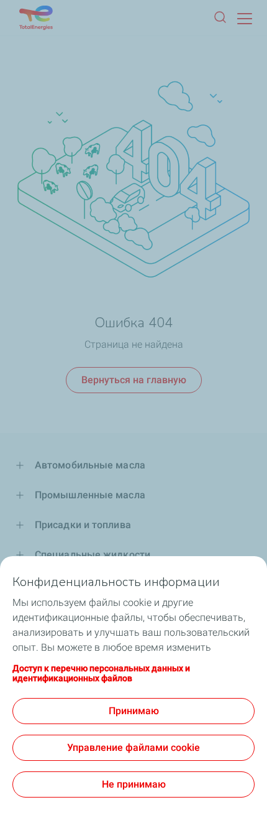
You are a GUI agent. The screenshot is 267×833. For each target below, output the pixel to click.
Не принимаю (134, 784)
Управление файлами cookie (133, 747)
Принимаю (134, 711)
